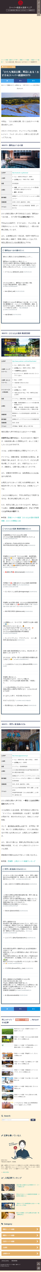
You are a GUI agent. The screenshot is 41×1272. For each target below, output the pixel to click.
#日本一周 (15, 606)
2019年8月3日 (33, 884)
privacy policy (5, 1260)
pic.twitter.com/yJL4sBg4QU (23, 700)
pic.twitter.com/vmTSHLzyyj (10, 567)
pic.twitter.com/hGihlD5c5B (10, 309)
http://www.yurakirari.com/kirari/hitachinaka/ (24, 361)
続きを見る (6, 1172)
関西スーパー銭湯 (8, 1235)
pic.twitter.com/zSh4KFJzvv (25, 606)
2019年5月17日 (31, 937)
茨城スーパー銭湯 (9, 67)
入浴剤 (5, 1247)
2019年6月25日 (24, 911)
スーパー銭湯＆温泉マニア (20, 7)
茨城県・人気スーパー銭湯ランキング (21, 861)
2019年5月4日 (33, 591)
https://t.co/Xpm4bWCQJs (22, 585)
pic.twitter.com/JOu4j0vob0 (10, 932)
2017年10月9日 (17, 314)
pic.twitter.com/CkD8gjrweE (10, 633)
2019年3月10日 (32, 705)
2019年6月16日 (29, 572)
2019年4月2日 (21, 640)
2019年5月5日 (29, 968)
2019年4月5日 (29, 611)
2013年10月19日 (20, 291)
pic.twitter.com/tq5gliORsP (29, 267)
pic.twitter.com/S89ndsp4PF (10, 286)
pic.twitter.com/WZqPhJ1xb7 (10, 538)
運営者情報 (14, 1260)
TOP (9, 60)
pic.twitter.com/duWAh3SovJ (21, 659)
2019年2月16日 (23, 995)
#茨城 (35, 604)
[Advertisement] (20, 35)
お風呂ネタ (6, 1253)
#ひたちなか (29, 931)
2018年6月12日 (28, 272)
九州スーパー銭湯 (8, 1241)
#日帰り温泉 (9, 606)
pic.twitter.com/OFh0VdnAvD (15, 963)
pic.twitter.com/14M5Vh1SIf (23, 879)
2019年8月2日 (31, 545)
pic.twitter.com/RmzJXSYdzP (10, 906)
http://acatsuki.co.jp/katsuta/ (20, 172)
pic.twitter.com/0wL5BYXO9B (10, 586)
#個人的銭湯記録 (23, 307)
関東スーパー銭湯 (8, 1229)
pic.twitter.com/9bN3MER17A (23, 990)
